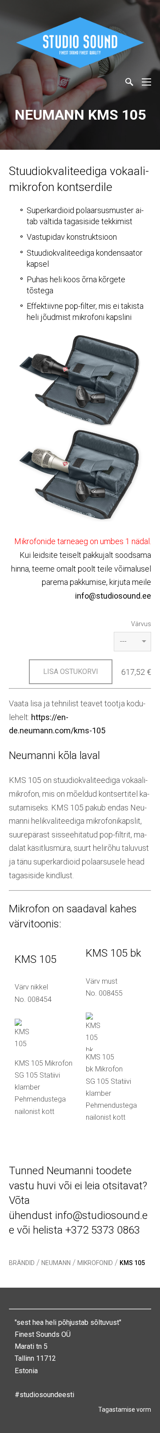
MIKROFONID (95, 1262)
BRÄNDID (22, 1262)
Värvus (141, 623)
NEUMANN (56, 1262)
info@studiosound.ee (113, 595)
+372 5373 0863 (102, 1230)
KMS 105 (132, 1262)
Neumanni (70, 1170)
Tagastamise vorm (124, 1409)
